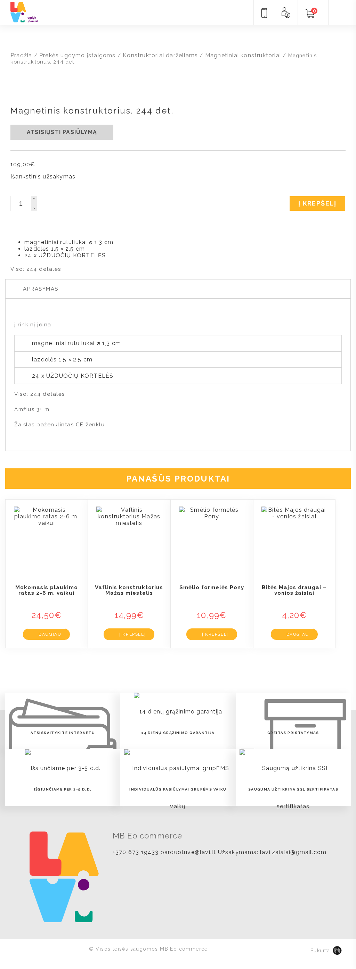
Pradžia (21, 55)
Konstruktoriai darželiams (160, 55)
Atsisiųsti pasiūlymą (62, 132)
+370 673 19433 (136, 852)
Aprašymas (40, 289)
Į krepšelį (317, 203)
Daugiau (50, 634)
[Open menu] (340, 13)
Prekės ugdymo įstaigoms (77, 55)
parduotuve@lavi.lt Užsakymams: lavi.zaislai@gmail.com (244, 852)
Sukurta (320, 950)
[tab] (178, 289)
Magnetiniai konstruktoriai (243, 55)
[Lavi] (24, 12)
